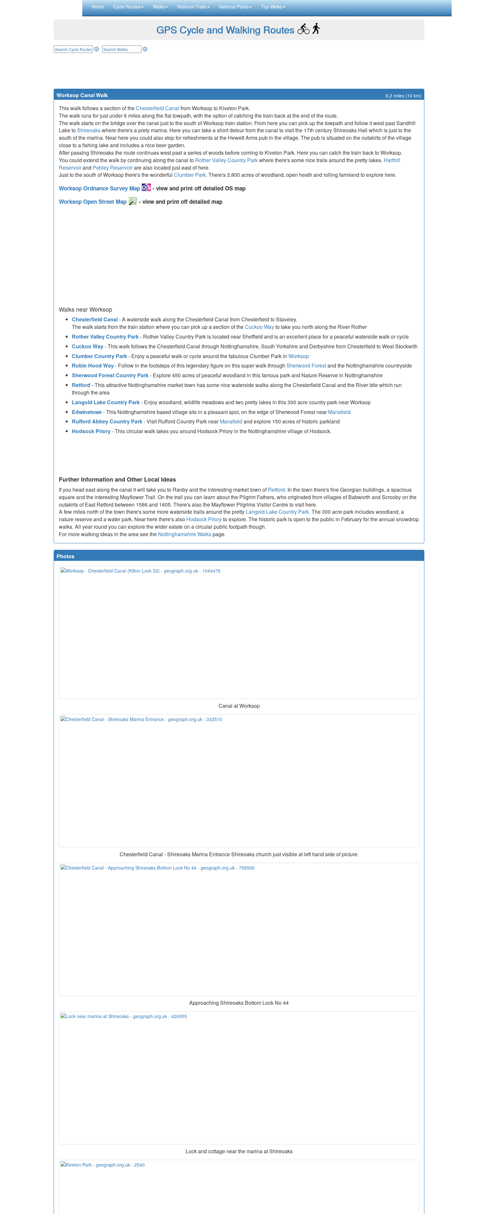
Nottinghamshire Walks (184, 534)
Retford (81, 385)
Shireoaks (88, 130)
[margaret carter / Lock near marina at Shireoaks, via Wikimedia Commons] (239, 1078)
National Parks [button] (234, 6)
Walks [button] (159, 6)
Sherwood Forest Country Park (110, 375)
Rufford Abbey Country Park (107, 421)
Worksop (298, 356)
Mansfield (339, 412)
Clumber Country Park (99, 356)
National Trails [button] (191, 6)
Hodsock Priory (91, 431)
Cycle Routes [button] (126, 6)
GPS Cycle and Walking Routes (225, 29)
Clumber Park (190, 174)
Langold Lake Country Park (106, 402)
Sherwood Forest (306, 365)
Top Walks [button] (271, 6)
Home (98, 6)
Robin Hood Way (93, 365)
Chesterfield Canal (157, 108)
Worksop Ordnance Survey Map (100, 188)
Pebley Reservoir (113, 167)
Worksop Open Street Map (93, 201)
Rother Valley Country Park (226, 160)
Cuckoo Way (259, 326)
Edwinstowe (87, 412)
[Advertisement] (239, 70)
